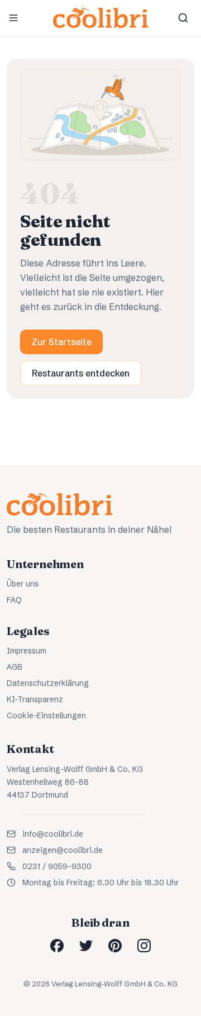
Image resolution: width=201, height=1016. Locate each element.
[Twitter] (86, 945)
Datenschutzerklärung (48, 683)
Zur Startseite (61, 341)
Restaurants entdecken (81, 373)
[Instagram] (144, 945)
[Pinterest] (115, 945)
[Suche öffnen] (183, 18)
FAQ (14, 600)
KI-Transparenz (35, 699)
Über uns (23, 584)
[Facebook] (57, 945)
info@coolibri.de (52, 834)
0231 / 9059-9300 (57, 866)
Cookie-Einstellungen (46, 715)
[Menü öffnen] (13, 18)
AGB (14, 667)
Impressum (26, 651)
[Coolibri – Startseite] (100, 18)
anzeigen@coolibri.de (62, 850)
